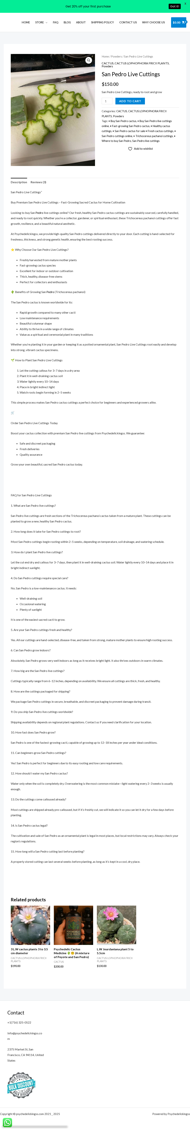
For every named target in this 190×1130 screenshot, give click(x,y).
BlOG (67, 22)
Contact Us (128, 22)
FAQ (55, 22)
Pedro (39, 212)
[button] (88, 60)
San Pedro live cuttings (146, 140)
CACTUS (108, 63)
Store (39, 22)
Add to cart (130, 101)
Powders (116, 56)
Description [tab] (19, 182)
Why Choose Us (153, 22)
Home (26, 22)
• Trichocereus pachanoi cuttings (153, 136)
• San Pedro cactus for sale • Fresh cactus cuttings (143, 131)
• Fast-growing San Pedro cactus (130, 126)
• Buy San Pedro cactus (122, 121)
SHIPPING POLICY (102, 22)
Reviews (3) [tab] (38, 182)
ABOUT (81, 22)
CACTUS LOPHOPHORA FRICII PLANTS (142, 63)
